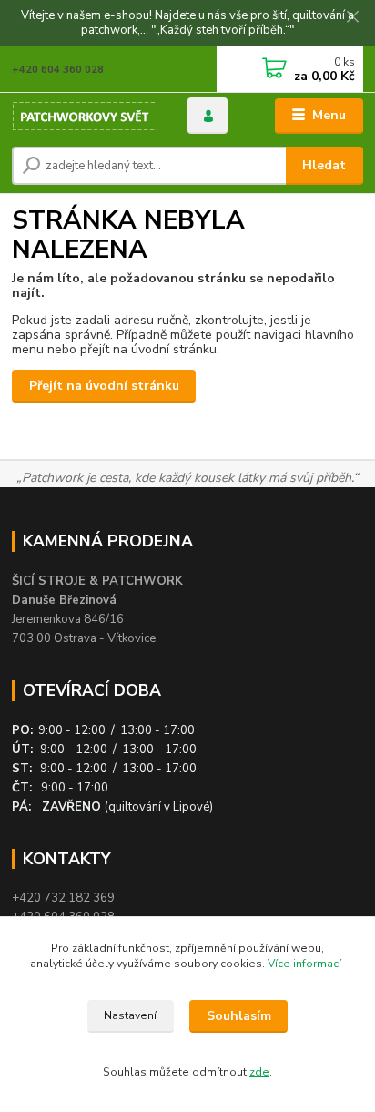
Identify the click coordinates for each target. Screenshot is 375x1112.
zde (259, 1072)
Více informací (306, 963)
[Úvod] (85, 116)
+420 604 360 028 (58, 70)
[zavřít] (352, 18)
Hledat (324, 165)
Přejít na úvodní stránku (104, 385)
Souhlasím (239, 1016)
